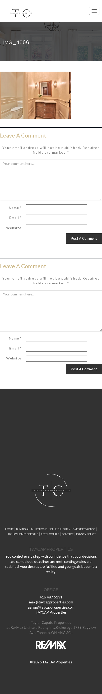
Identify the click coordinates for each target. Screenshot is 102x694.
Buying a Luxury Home (31, 529)
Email (15, 218)
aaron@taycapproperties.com (51, 607)
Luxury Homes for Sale (22, 534)
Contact (68, 534)
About (9, 529)
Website (13, 228)
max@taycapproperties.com (51, 602)
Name (15, 208)
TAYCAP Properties (51, 612)
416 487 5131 (51, 597)
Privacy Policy (86, 534)
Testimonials (50, 534)
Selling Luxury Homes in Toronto (72, 529)
